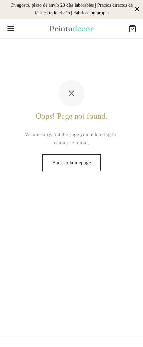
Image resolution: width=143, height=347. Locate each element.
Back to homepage (71, 162)
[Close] (137, 9)
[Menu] (11, 29)
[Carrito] (132, 29)
